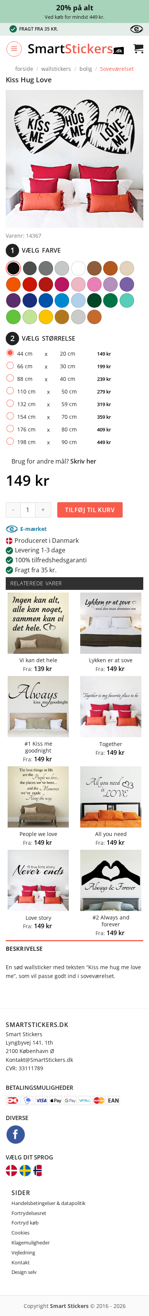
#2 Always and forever (111, 920)
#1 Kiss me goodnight (38, 747)
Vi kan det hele (38, 660)
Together (110, 744)
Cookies (20, 1232)
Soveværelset (117, 68)
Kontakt (20, 1262)
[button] (14, 49)
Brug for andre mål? (53, 461)
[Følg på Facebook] (15, 1134)
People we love (38, 834)
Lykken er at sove (111, 660)
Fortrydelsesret (28, 1213)
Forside (24, 68)
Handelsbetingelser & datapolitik (48, 1203)
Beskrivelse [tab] (24, 948)
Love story (38, 917)
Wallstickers (56, 68)
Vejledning (23, 1252)
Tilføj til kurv (90, 510)
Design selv (24, 1272)
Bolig (85, 68)
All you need (111, 834)
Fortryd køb (25, 1222)
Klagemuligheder (30, 1242)
